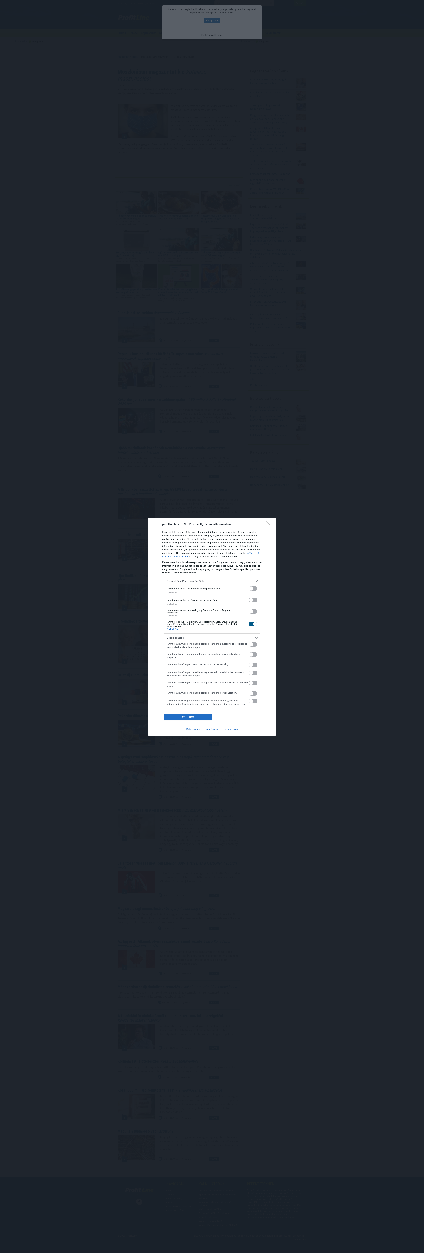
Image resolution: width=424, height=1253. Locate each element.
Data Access (212, 729)
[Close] (269, 524)
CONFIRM (188, 717)
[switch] (253, 588)
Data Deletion (193, 729)
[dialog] (212, 626)
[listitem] (212, 581)
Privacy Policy (231, 729)
